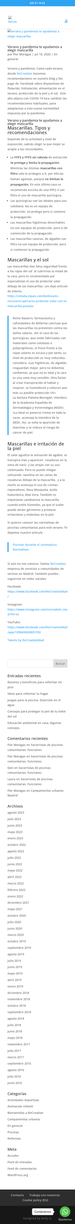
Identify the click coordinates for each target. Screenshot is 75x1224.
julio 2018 (14, 1025)
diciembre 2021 (18, 903)
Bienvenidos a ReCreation (25, 1113)
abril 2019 (14, 980)
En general (15, 1126)
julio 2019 (14, 961)
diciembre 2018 (18, 993)
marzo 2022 (16, 883)
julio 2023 (14, 819)
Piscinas (13, 1132)
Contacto (17, 1195)
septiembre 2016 (19, 1063)
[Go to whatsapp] (65, 1211)
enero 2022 (15, 896)
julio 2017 (14, 1051)
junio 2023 (15, 825)
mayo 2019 (15, 973)
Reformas (14, 1138)
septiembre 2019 (19, 948)
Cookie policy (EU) (35, 1200)
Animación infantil (20, 1106)
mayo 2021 (15, 909)
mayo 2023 (15, 832)
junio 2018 (15, 1031)
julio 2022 (14, 858)
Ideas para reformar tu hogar (28, 694)
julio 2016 (14, 1076)
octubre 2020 (17, 915)
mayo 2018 (15, 1038)
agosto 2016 (16, 1070)
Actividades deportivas (23, 1100)
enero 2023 (15, 838)
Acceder (13, 1156)
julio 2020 (14, 922)
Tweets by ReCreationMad (26, 640)
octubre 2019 (17, 941)
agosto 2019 (16, 954)
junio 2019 (15, 967)
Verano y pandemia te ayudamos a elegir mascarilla (35, 48)
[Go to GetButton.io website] (65, 1219)
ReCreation (24, 73)
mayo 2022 (15, 870)
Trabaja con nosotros (44, 1195)
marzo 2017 (16, 1057)
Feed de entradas (20, 1162)
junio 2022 (15, 864)
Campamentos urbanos (24, 1119)
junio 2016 (15, 1083)
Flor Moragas (22, 54)
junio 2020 (15, 928)
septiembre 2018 (19, 1012)
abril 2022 (14, 877)
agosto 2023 (16, 812)
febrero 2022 (16, 890)
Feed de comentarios (22, 1169)
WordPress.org (18, 1175)
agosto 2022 (16, 851)
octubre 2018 (17, 1006)
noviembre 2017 (19, 1044)
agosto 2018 (16, 1018)
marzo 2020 (16, 935)
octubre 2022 (17, 845)
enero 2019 (15, 986)
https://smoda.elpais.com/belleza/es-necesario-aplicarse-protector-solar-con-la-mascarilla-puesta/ (37, 301)
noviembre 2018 (19, 999)
